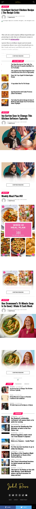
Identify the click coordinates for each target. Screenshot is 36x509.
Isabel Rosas (11, 17)
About (10, 500)
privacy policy (15, 39)
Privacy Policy (23, 500)
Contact (16, 500)
